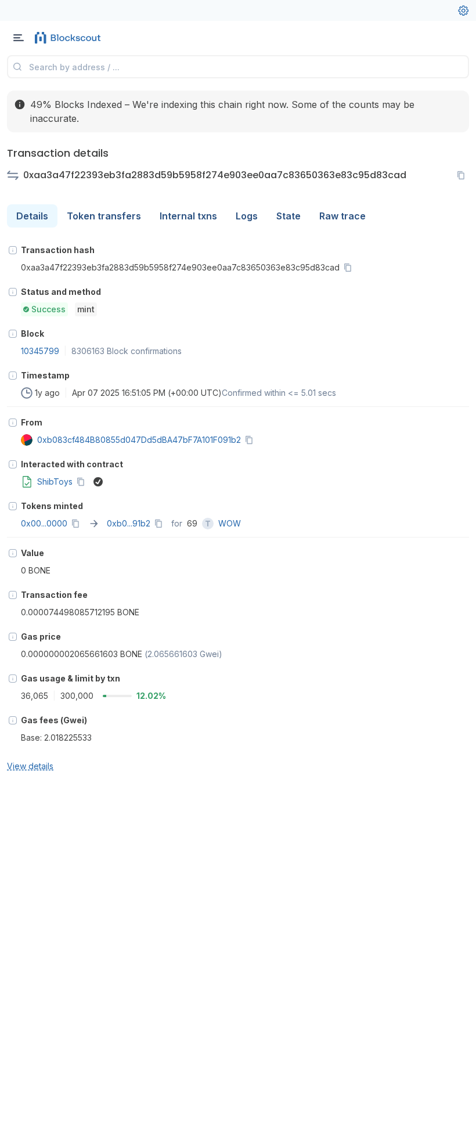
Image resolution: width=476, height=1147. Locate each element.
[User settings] (463, 10)
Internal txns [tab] (188, 216)
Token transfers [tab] (104, 216)
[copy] (463, 175)
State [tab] (288, 216)
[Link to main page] (69, 38)
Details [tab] (32, 216)
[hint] (13, 250)
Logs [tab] (247, 216)
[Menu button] (18, 37)
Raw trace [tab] (342, 216)
